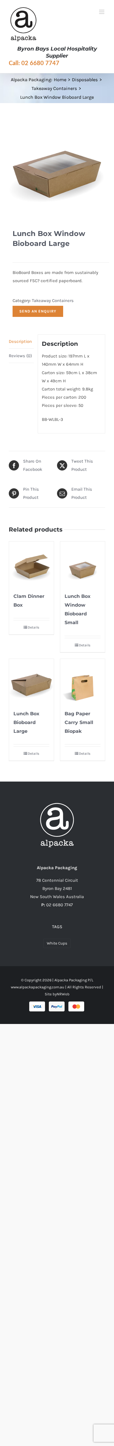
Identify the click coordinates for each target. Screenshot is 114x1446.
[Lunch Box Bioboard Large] (31, 681)
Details (33, 627)
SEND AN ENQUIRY (37, 311)
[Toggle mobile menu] (102, 12)
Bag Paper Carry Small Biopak (79, 722)
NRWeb (63, 994)
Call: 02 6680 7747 (34, 63)
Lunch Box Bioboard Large (26, 722)
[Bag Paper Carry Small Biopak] (82, 681)
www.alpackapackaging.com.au (37, 987)
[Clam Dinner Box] (31, 563)
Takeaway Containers (53, 300)
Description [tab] (20, 341)
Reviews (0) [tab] (20, 355)
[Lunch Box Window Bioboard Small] (82, 563)
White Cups (57, 943)
